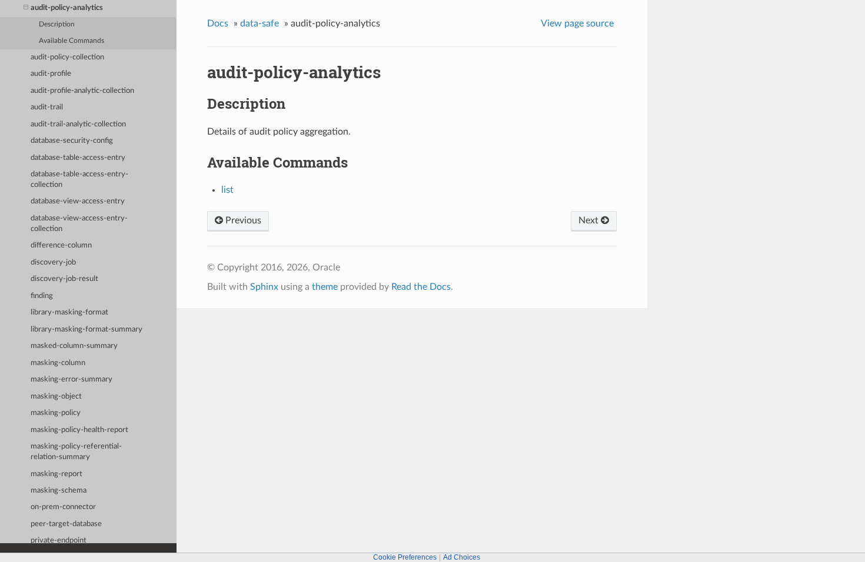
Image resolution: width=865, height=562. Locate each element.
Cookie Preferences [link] (405, 557)
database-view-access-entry (78, 201)
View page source (577, 23)
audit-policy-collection (67, 57)
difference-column (61, 245)
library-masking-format (69, 312)
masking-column (58, 363)
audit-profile (51, 74)
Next (589, 220)
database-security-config (72, 141)
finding (42, 296)
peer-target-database (66, 524)
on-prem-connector (63, 507)
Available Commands (71, 41)
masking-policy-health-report (79, 430)
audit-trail (47, 107)
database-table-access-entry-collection (79, 179)
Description (57, 24)
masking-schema (58, 490)
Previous (242, 220)
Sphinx (264, 287)
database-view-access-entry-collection (79, 224)
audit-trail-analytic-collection (78, 124)
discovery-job (53, 262)
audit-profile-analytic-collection (82, 91)
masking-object (56, 396)
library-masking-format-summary (86, 329)
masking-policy (56, 413)
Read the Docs (421, 287)
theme (325, 287)
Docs (217, 23)
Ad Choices (461, 557)
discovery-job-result (64, 279)
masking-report (56, 474)
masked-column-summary (74, 346)
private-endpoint (58, 540)
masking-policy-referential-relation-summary (76, 452)
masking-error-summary (71, 379)
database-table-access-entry (78, 158)
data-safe (259, 23)
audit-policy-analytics (67, 8)
